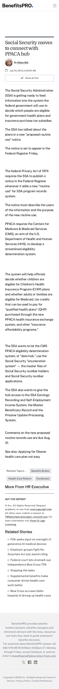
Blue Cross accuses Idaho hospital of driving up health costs (29, 593)
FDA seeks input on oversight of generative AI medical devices (29, 542)
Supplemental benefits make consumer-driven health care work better (28, 580)
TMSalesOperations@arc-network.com (26, 516)
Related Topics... (16, 470)
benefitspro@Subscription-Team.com (34, 655)
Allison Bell (22, 62)
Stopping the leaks (22, 570)
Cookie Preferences (42, 681)
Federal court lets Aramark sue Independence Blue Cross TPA (29, 562)
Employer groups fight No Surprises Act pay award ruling (28, 552)
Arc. (24, 677)
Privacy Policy (23, 681)
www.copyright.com (41, 509)
